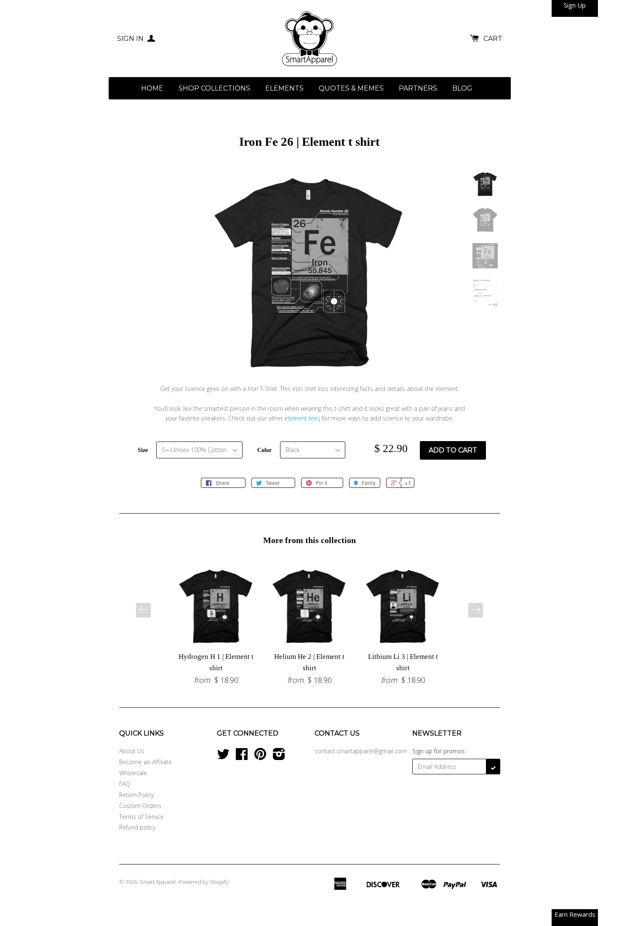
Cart (492, 39)
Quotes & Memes (351, 88)
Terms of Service (141, 817)
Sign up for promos (438, 751)
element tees (302, 418)
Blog (462, 88)
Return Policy (136, 795)
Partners (418, 88)
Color (264, 450)
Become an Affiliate (145, 762)
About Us (131, 751)
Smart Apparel (158, 882)
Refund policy (137, 827)
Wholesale (133, 773)
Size (143, 450)
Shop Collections (214, 88)
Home (152, 88)
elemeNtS (284, 88)
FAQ (124, 784)
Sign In (131, 39)
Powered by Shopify (204, 882)
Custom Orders (140, 806)
